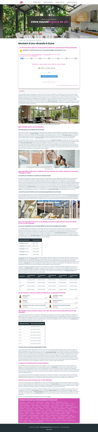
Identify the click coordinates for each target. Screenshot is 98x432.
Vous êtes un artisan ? (75, 85)
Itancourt (32, 418)
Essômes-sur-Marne (36, 405)
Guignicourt (21, 408)
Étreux (27, 413)
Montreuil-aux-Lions (60, 413)
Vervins (57, 405)
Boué (71, 415)
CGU (57, 85)
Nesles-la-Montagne (34, 417)
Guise (37, 403)
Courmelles (71, 410)
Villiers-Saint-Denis (49, 420)
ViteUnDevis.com (70, 85)
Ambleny (21, 418)
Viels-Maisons (41, 420)
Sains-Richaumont (39, 421)
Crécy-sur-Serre (46, 413)
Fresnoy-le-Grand (65, 403)
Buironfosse (48, 417)
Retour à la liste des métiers (49, 82)
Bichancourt (57, 420)
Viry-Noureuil (37, 410)
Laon (33, 402)
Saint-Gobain (38, 407)
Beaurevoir (21, 413)
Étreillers (42, 417)
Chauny (52, 402)
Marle (33, 407)
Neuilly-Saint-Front (55, 407)
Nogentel (25, 421)
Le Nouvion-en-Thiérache (24, 405)
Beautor (62, 405)
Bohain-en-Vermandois (24, 403)
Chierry (34, 420)
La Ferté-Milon (46, 407)
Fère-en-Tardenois (55, 403)
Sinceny (66, 407)
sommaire (21, 91)
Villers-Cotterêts (59, 402)
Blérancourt (21, 417)
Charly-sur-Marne (45, 405)
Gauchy (32, 403)
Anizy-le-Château (61, 408)
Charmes (37, 412)
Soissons (29, 402)
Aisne (24, 40)
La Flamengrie (53, 418)
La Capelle (69, 408)
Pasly (20, 421)
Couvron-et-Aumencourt (34, 415)
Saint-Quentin (22, 402)
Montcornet (74, 412)
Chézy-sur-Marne (22, 415)
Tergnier (47, 402)
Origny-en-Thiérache (66, 412)
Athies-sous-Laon (69, 405)
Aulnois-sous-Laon (54, 415)
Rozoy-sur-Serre (71, 420)
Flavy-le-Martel (44, 412)
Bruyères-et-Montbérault (54, 412)
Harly (66, 410)
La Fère (72, 403)
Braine (62, 407)
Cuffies (20, 412)
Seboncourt (68, 418)
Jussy (27, 417)
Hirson (66, 402)
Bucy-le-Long (48, 408)
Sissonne (36, 408)
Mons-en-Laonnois (71, 417)
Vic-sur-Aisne (49, 410)
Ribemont (42, 408)
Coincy (47, 415)
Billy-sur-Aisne (61, 418)
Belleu (41, 403)
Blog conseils (49, 429)
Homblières (39, 413)
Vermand (64, 420)
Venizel (68, 413)
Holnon (53, 413)
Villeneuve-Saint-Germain (24, 407)
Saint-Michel (47, 403)
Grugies (26, 418)
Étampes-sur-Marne (61, 417)
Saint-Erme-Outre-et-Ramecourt (26, 410)
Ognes (54, 417)
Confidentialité (60, 85)
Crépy (54, 408)
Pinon (43, 410)
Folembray (32, 413)
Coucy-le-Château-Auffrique (25, 420)
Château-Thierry (40, 402)
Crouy (52, 405)
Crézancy (38, 418)
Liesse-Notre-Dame (64, 415)
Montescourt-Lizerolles (28, 412)
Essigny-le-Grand (45, 418)
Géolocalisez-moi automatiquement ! (49, 76)
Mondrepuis (31, 421)
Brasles (42, 415)
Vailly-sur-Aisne (29, 408)
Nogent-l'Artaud (73, 407)
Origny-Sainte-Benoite (58, 410)
